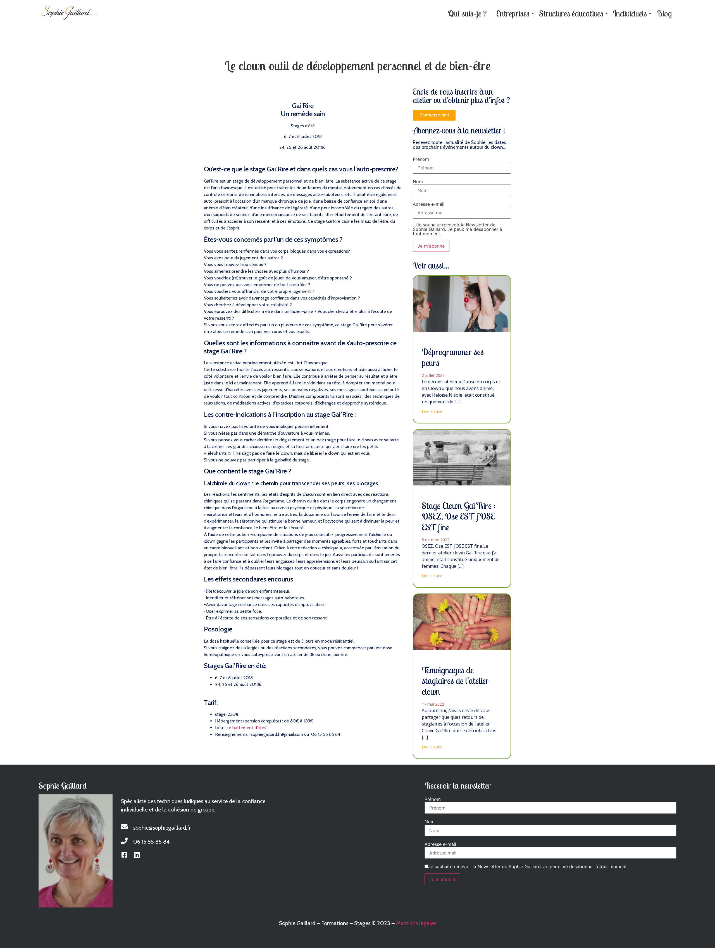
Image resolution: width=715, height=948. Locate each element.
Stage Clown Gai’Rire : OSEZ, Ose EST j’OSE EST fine (459, 516)
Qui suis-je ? (467, 13)
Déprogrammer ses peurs (453, 357)
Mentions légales (416, 923)
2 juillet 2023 (433, 375)
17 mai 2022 (433, 704)
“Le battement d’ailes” (247, 727)
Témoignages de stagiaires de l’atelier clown (455, 680)
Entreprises (513, 13)
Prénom (421, 159)
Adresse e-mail (428, 204)
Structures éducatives (571, 13)
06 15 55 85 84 (151, 841)
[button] (434, 115)
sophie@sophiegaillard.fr (162, 827)
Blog (664, 13)
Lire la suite (432, 411)
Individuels (630, 13)
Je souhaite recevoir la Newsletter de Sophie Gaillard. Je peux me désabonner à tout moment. (457, 229)
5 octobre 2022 (435, 539)
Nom (418, 181)
